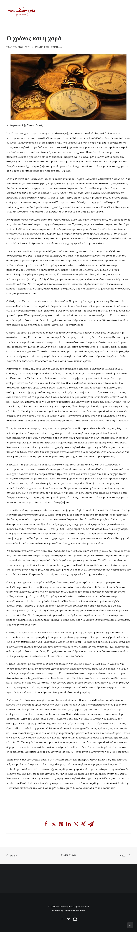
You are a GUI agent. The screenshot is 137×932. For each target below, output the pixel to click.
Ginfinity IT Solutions (74, 910)
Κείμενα (56, 47)
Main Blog (68, 855)
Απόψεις (43, 47)
